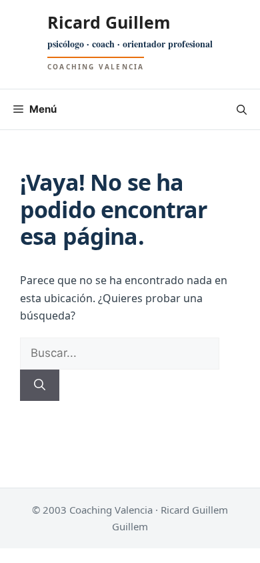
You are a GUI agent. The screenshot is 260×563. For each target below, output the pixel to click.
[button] (241, 109)
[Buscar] (39, 386)
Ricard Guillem (109, 22)
